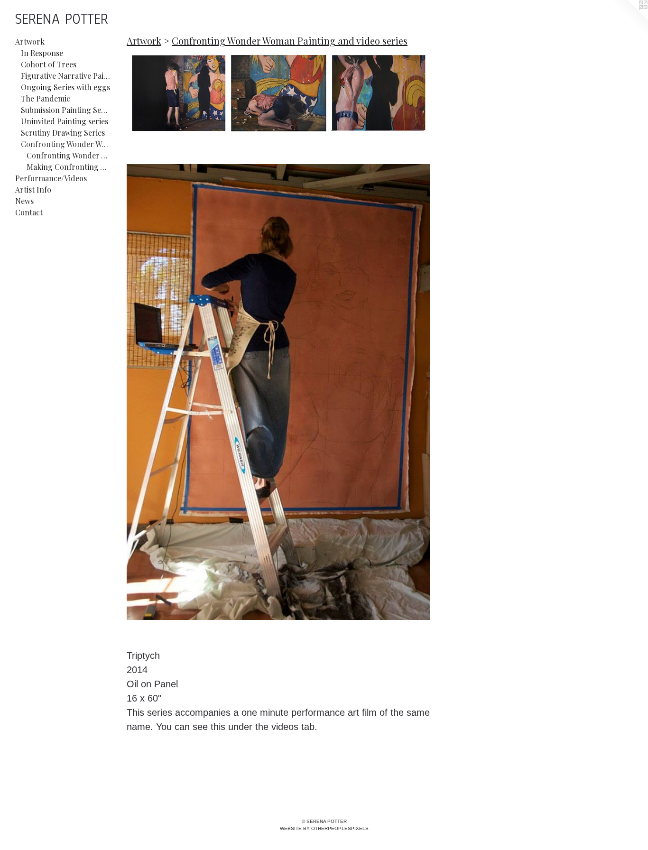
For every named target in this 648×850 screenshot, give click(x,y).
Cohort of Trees (48, 64)
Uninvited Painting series (64, 121)
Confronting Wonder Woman (68, 155)
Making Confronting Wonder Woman (68, 167)
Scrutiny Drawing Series (63, 133)
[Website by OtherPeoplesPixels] (629, 19)
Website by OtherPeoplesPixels (324, 828)
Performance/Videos (51, 178)
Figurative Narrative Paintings (65, 76)
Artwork (30, 41)
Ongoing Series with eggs (65, 87)
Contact (29, 212)
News (24, 201)
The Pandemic (45, 98)
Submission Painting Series (65, 110)
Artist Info (33, 189)
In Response (42, 53)
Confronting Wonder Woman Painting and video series (65, 144)
